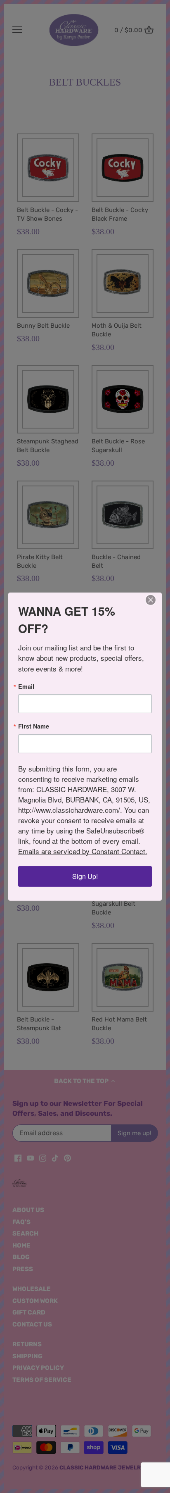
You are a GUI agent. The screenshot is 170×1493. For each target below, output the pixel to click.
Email (26, 686)
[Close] (150, 600)
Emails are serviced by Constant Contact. (82, 851)
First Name (33, 726)
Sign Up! (85, 876)
